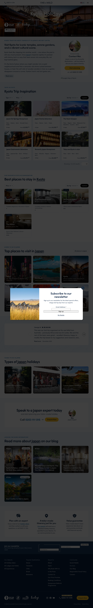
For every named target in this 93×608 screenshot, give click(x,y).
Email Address (61, 307)
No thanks (61, 315)
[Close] (82, 288)
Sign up (61, 311)
